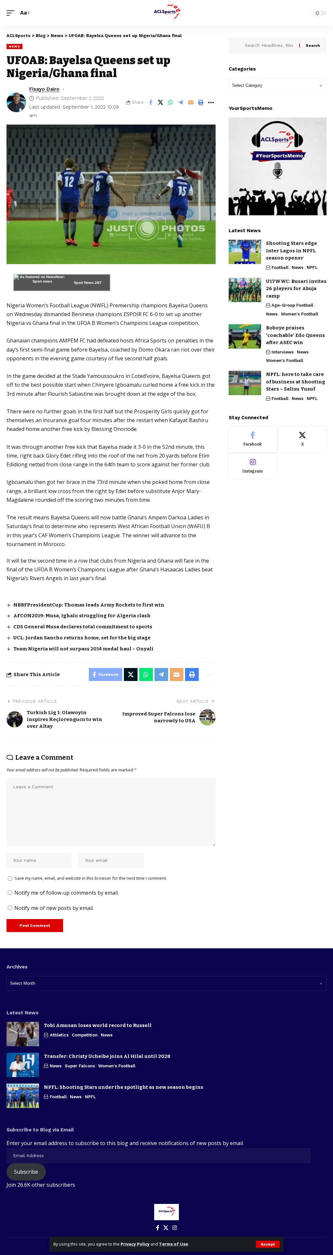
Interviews (283, 352)
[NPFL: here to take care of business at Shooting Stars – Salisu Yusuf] (245, 383)
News (14, 46)
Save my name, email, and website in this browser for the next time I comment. (91, 878)
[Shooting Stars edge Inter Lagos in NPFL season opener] (245, 252)
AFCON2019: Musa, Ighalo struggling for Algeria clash (82, 616)
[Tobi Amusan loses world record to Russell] (23, 1034)
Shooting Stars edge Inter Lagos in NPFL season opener (291, 250)
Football (280, 267)
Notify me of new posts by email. (54, 908)
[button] (268, 1244)
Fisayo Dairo (44, 89)
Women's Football (299, 314)
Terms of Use (173, 1244)
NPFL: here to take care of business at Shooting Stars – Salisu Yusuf (295, 381)
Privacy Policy (135, 1244)
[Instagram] (253, 466)
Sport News (84, 283)
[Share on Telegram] (180, 102)
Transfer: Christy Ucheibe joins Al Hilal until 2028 (107, 1056)
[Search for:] (269, 45)
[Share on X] (160, 102)
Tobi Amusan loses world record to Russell (98, 1025)
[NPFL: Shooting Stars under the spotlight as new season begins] (23, 1096)
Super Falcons (80, 1065)
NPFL (312, 267)
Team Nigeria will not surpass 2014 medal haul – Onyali (83, 649)
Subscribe (26, 1171)
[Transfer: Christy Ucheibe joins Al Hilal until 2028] (23, 1065)
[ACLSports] (166, 13)
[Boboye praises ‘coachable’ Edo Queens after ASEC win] (245, 336)
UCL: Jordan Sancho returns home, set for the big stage (82, 638)
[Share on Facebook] (150, 102)
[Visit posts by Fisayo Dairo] (16, 102)
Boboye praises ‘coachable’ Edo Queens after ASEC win (295, 335)
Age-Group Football (292, 305)
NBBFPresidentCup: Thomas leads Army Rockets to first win (89, 605)
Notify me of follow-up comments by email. (66, 892)
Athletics (59, 1035)
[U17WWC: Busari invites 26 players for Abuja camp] (245, 290)
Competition (85, 1035)
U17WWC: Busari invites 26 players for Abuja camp (296, 288)
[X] (302, 439)
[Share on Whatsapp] (170, 102)
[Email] (190, 102)
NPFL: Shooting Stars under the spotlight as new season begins (123, 1087)
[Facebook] (253, 439)
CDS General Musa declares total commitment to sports (82, 627)
